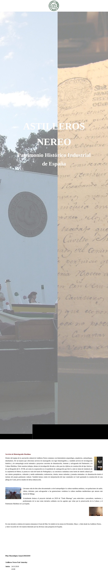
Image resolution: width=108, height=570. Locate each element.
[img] (54, 225)
